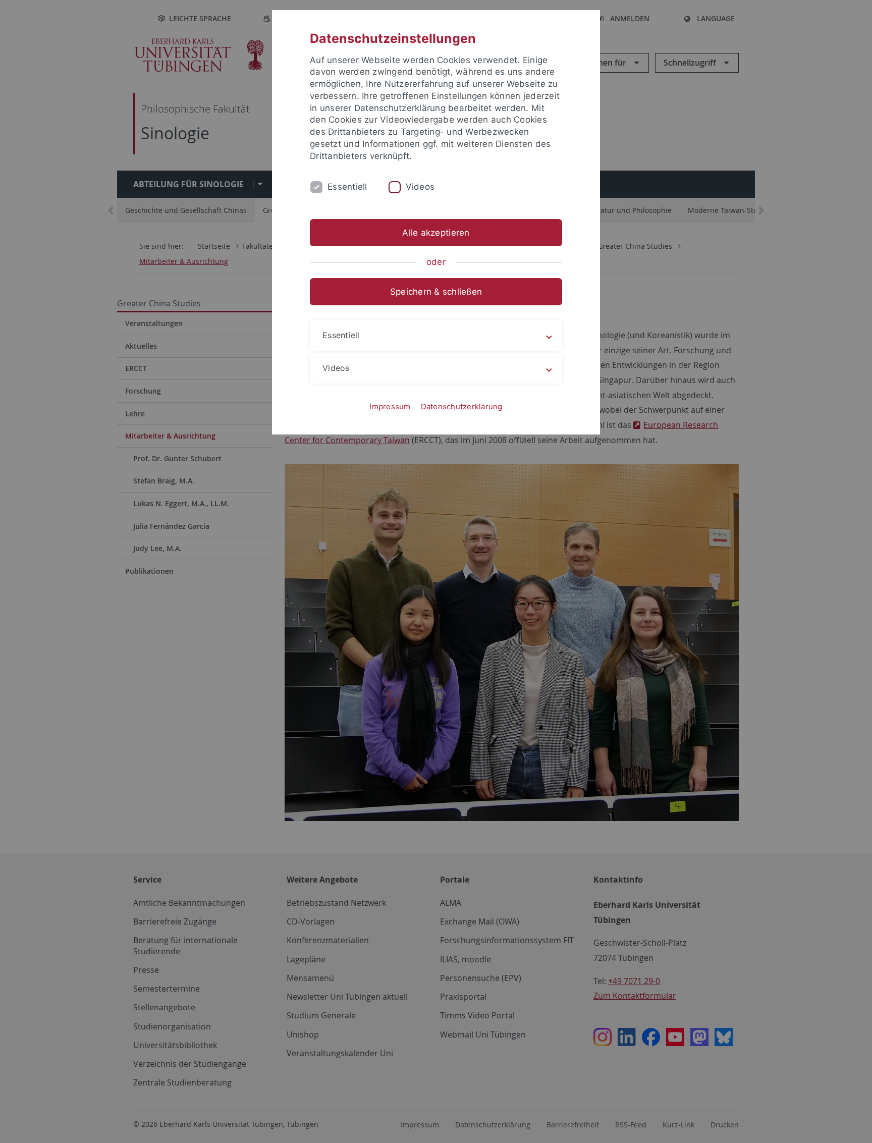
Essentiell (347, 187)
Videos (420, 187)
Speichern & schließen (436, 292)
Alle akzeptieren (435, 233)
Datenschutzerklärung (462, 406)
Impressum (389, 406)
